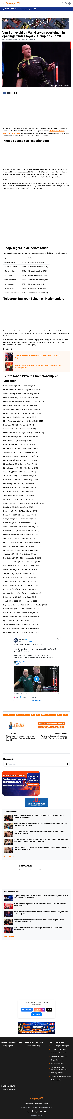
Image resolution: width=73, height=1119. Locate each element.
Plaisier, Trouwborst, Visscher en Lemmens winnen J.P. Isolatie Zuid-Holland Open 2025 (38, 367)
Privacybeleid (29, 1104)
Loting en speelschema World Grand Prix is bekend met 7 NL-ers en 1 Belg (38, 357)
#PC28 (16, 664)
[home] (3, 9)
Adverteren (38, 1104)
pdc (38, 714)
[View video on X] (37, 679)
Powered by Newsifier (36, 1115)
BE (38, 9)
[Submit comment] (67, 764)
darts (33, 714)
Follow (30, 641)
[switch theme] (66, 3)
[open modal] (69, 3)
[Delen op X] (8, 93)
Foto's (22, 9)
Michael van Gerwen (56, 131)
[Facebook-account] (32, 1111)
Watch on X (53, 668)
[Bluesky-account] (45, 1111)
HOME (7, 9)
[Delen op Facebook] (4, 93)
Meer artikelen (9, 856)
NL (35, 9)
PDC (12, 9)
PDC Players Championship (48, 714)
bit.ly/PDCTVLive (23, 662)
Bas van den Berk (11, 39)
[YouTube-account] (41, 1111)
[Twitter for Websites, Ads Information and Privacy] (58, 693)
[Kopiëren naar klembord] (15, 93)
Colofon (46, 1104)
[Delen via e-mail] (12, 93)
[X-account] (28, 1111)
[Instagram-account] (36, 1111)
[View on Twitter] (58, 640)
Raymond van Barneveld (12, 133)
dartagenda (29, 9)
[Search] (62, 3)
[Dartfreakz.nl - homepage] (13, 3)
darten (59, 714)
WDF (16, 9)
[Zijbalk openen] (3, 3)
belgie (65, 714)
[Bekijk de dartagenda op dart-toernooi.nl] (36, 1028)
